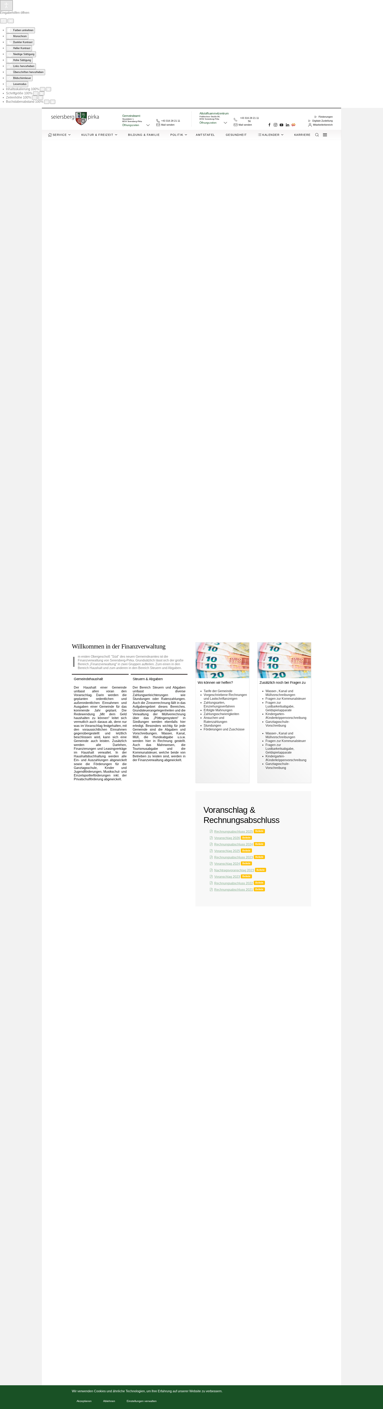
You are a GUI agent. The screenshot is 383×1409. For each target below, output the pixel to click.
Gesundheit (236, 134)
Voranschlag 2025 (227, 851)
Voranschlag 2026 (227, 838)
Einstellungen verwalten (142, 1401)
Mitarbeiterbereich (323, 124)
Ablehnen (109, 1401)
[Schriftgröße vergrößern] (41, 93)
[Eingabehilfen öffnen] (6, 5)
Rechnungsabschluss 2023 (233, 857)
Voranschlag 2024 (227, 863)
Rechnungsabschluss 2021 (233, 889)
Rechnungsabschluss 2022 (233, 883)
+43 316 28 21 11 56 (249, 120)
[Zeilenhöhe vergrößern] (40, 98)
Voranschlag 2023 (227, 876)
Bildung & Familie (144, 134)
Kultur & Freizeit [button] (97, 134)
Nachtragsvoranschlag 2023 (234, 870)
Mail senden (168, 124)
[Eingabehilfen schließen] (11, 21)
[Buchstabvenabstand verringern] (46, 102)
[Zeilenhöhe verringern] (34, 98)
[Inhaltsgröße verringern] (42, 89)
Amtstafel (205, 134)
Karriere (302, 134)
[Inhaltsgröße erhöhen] (48, 89)
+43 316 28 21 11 (170, 120)
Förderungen (326, 116)
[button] (136, 125)
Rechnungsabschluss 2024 (233, 844)
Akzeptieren (84, 1401)
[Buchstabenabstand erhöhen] (52, 102)
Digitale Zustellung (322, 120)
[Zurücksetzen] (3, 21)
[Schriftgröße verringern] (35, 93)
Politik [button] (176, 134)
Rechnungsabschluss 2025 (233, 831)
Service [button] (60, 134)
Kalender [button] (270, 134)
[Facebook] (269, 125)
